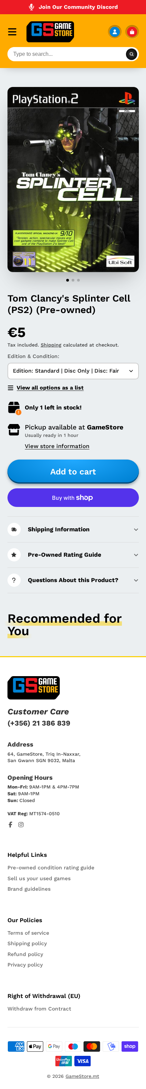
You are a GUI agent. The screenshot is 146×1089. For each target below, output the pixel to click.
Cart (132, 32)
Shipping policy (27, 943)
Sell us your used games (39, 878)
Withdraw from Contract (39, 1009)
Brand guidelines (29, 889)
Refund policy (25, 954)
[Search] (132, 54)
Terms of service (28, 933)
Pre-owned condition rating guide (50, 868)
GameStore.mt (82, 1076)
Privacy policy (25, 965)
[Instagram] (21, 825)
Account (115, 32)
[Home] (50, 31)
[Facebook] (10, 825)
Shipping (51, 345)
